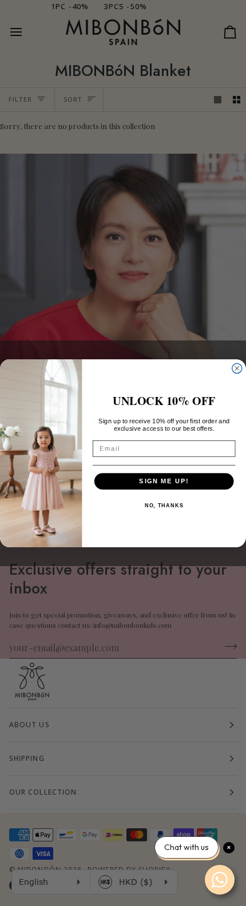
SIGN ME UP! (164, 481)
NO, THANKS (164, 505)
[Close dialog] (237, 368)
